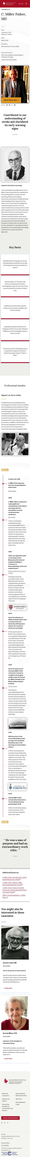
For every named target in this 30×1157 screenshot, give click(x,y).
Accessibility (5, 1145)
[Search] (19, 4)
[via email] (15, 105)
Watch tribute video (10, 100)
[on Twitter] (12, 105)
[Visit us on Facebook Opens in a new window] (2, 1123)
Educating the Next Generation (21, 1094)
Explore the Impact (6, 1100)
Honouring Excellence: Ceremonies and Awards (7, 1107)
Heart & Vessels (12, 686)
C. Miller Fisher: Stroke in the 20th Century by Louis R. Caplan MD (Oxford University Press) (14, 890)
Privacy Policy (5, 1143)
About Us (19, 1099)
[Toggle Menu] (26, 4)
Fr (22, 4)
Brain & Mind (4, 22)
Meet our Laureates (5, 1094)
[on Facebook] (7, 105)
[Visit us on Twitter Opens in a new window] (7, 1123)
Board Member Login (21, 1103)
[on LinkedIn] (10, 105)
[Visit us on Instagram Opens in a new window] (4, 1123)
